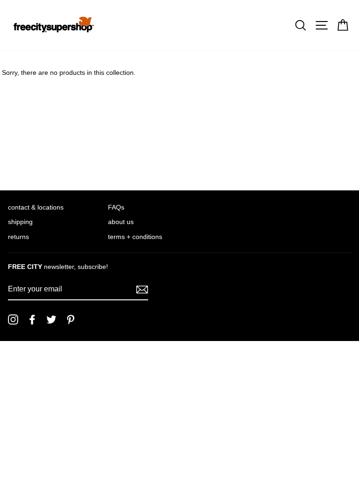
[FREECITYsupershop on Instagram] (13, 319)
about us (121, 221)
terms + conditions (135, 236)
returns (18, 236)
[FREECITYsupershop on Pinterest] (70, 319)
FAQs (116, 207)
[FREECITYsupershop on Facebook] (32, 319)
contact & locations (36, 207)
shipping (20, 221)
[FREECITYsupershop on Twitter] (51, 319)
